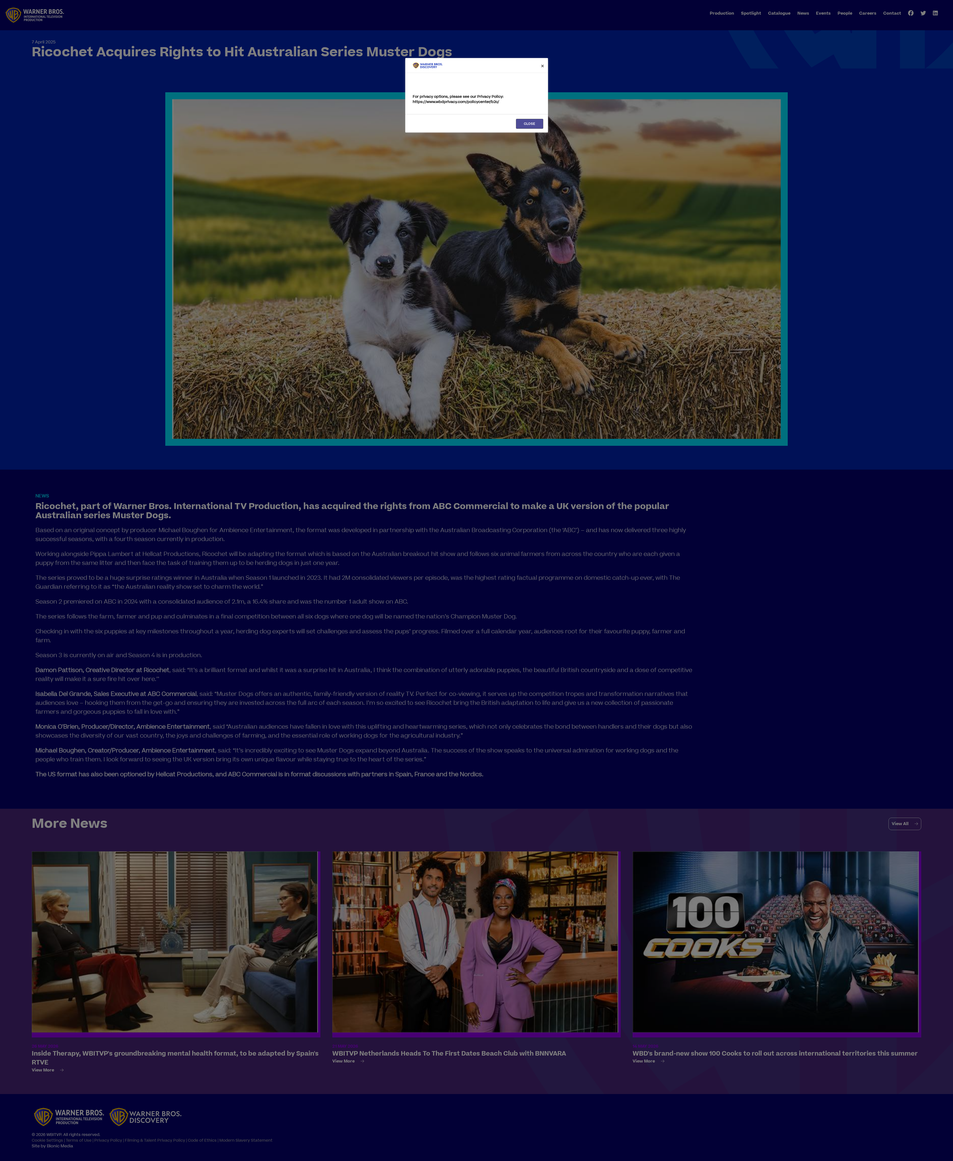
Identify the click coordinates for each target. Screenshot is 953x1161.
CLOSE (529, 124)
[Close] (542, 66)
